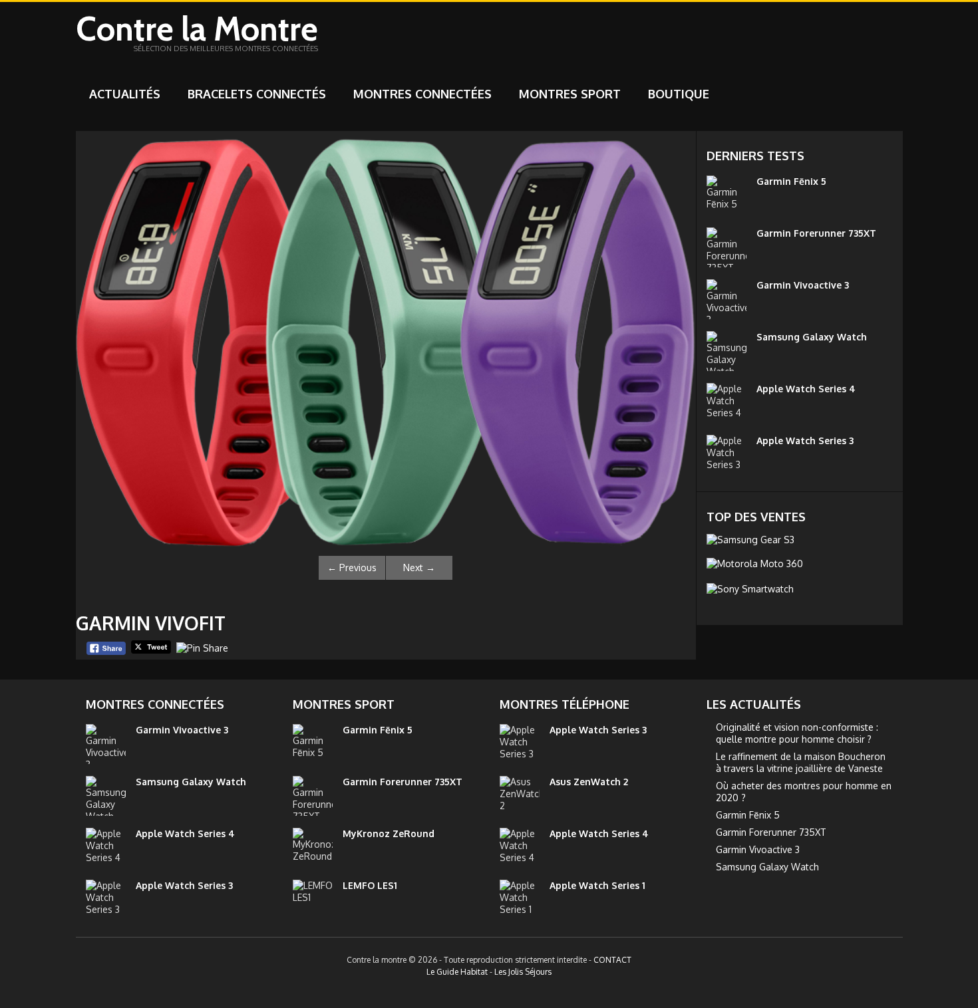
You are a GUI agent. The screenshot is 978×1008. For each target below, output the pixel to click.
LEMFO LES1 (370, 885)
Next (419, 567)
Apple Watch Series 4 (806, 388)
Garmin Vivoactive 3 (802, 285)
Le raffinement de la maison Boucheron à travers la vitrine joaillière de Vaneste (801, 762)
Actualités (124, 93)
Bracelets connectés (257, 93)
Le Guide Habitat (457, 972)
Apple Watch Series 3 (805, 440)
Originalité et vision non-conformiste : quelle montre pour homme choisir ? (797, 733)
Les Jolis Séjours (523, 972)
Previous (352, 567)
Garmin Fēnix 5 (791, 181)
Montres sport (570, 93)
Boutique (678, 93)
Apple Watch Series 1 (597, 885)
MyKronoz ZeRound (388, 833)
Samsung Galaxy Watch (811, 336)
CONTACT (612, 960)
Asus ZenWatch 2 (589, 781)
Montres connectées (422, 93)
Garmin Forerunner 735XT (816, 233)
